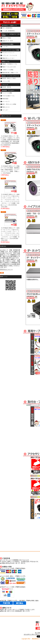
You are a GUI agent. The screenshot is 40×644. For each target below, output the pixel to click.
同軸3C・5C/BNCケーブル (9, 64)
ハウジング (5, 84)
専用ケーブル (5, 61)
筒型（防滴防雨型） (7, 28)
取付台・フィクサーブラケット (10, 76)
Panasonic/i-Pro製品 (7, 44)
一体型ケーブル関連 (7, 69)
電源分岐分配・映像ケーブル (10, 72)
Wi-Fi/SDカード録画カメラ (9, 25)
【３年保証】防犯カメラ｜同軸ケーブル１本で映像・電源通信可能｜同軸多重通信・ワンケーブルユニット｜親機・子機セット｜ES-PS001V (10, 169)
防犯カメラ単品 (6, 38)
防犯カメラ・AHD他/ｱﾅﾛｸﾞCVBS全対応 (11, 35)
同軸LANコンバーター (8, 58)
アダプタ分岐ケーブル (8, 95)
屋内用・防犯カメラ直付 (9, 78)
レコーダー (5, 46)
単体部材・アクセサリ (8, 90)
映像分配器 (5, 98)
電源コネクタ (6, 107)
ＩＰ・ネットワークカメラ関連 (10, 50)
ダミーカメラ (6, 101)
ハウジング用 (6, 81)
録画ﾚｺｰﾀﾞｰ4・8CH (7, 40)
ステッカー (5, 110)
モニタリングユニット (8, 52)
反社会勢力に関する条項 (31, 634)
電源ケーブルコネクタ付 (9, 67)
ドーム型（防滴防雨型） (9, 30)
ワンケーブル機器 (7, 93)
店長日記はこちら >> (6, 269)
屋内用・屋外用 (6, 87)
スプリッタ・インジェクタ (9, 55)
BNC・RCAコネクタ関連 (9, 104)
